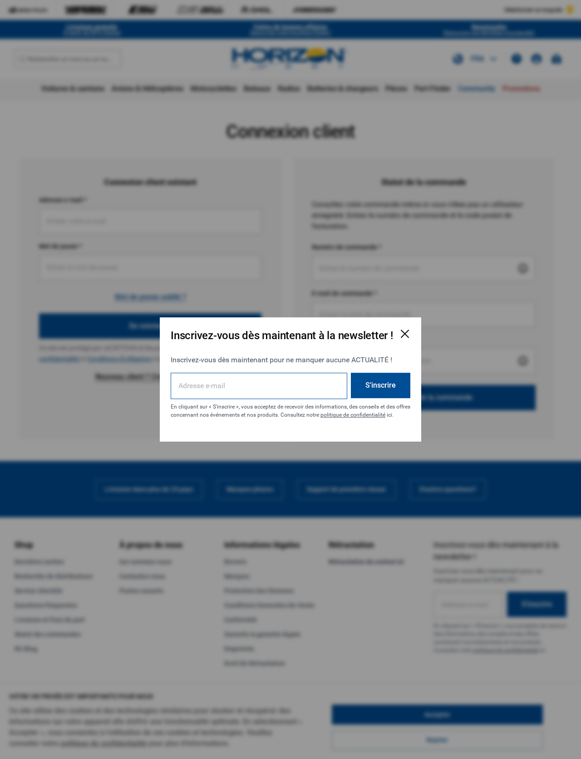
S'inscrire (380, 385)
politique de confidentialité (352, 415)
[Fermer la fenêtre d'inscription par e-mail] (404, 333)
